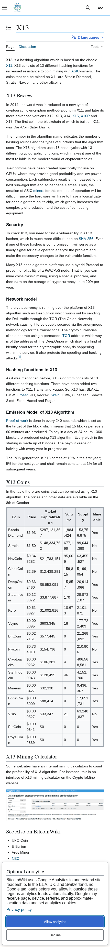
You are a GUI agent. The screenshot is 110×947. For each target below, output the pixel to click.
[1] (19, 356)
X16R (85, 116)
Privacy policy (19, 909)
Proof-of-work (17, 421)
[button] (100, 7)
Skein (55, 395)
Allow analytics (55, 922)
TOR (66, 336)
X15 (75, 116)
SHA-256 (86, 239)
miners (38, 191)
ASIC (75, 71)
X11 (9, 65)
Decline (55, 935)
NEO (15, 858)
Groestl (22, 395)
